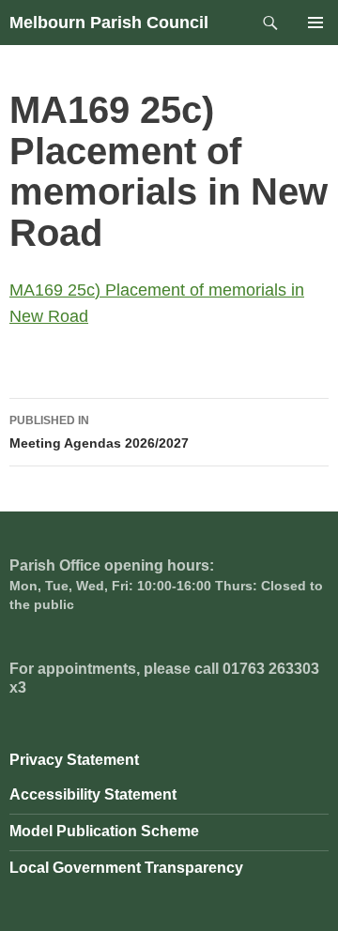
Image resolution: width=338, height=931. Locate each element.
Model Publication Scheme (104, 831)
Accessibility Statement (93, 794)
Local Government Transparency (126, 868)
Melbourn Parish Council (108, 22)
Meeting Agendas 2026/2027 (99, 432)
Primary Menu (315, 22)
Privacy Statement (74, 760)
